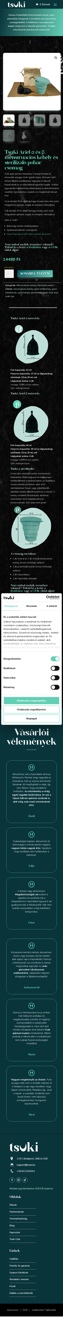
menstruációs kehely (23, 289)
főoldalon (35, 247)
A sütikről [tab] (51, 606)
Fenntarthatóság (18, 1218)
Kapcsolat (14, 1232)
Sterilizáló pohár (45, 285)
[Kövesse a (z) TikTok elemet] (25, 1179)
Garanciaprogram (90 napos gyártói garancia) (29, 234)
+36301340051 (26, 1171)
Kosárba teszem (35, 273)
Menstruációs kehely (26, 285)
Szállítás (13, 1259)
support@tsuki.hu (26, 1165)
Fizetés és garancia (19, 1265)
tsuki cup (9, 296)
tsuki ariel (53, 292)
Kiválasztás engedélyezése (31, 709)
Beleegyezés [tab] (11, 606)
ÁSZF (25, 1310)
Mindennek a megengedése (31, 700)
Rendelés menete (19, 1279)
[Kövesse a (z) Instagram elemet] (18, 1179)
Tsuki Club (14, 1239)
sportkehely (36, 292)
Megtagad (31, 718)
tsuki (45, 292)
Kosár (12, 1286)
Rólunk (13, 1205)
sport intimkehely (42, 289)
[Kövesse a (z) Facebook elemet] (12, 1179)
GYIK (54, 247)
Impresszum (12, 1310)
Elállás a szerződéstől (21, 1293)
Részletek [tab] (31, 606)
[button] (56, 58)
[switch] (55, 668)
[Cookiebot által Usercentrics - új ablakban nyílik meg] (46, 598)
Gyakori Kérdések (18, 1272)
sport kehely (24, 292)
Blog (12, 1225)
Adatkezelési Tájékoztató (44, 1310)
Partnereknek (16, 1211)
